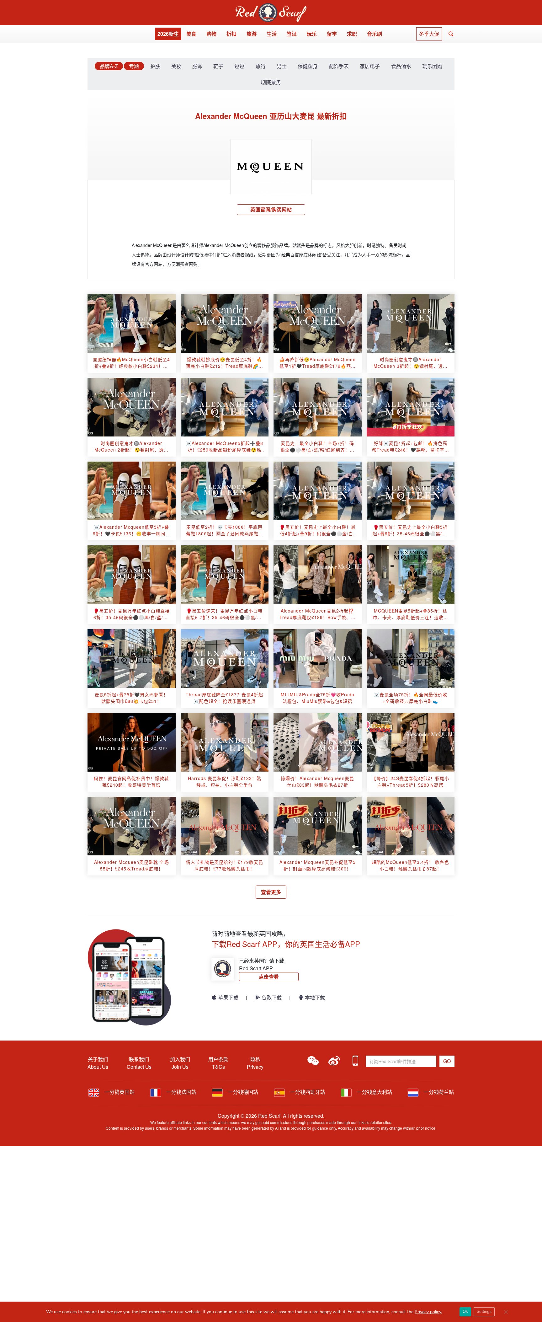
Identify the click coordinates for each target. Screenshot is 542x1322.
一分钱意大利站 (374, 1091)
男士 (282, 66)
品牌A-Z (109, 66)
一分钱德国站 (242, 1091)
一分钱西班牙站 (307, 1091)
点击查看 (269, 976)
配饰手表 (339, 66)
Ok (465, 1311)
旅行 (261, 66)
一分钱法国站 (180, 1091)
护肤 (155, 66)
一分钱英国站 (119, 1091)
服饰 (197, 66)
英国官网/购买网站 (271, 209)
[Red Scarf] (271, 6)
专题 (134, 66)
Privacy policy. (428, 1312)
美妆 (176, 66)
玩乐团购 (432, 66)
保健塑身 (308, 66)
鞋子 (218, 66)
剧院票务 (271, 82)
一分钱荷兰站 (438, 1091)
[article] (132, 323)
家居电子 (370, 66)
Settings (484, 1311)
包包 (239, 66)
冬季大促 (429, 33)
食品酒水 (401, 66)
